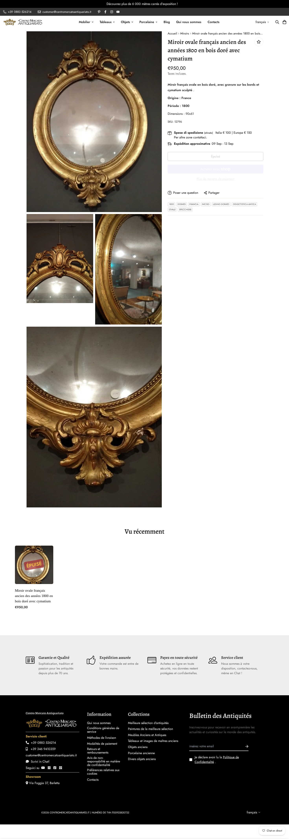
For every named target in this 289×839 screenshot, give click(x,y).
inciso (205, 204)
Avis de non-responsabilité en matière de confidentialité (103, 761)
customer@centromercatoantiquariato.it (51, 755)
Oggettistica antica (244, 204)
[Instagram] (49, 768)
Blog (167, 22)
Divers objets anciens (142, 759)
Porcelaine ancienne (141, 753)
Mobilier (84, 22)
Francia (193, 204)
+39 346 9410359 (42, 749)
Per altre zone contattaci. (190, 137)
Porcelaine (146, 22)
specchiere (185, 209)
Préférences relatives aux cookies (103, 771)
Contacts (213, 22)
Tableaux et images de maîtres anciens (153, 741)
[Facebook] (54, 768)
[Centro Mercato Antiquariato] (22, 22)
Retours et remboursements (97, 750)
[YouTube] (43, 768)
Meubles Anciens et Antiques (147, 735)
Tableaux (105, 22)
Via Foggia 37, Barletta (44, 783)
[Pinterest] (60, 768)
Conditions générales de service (103, 729)
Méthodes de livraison (101, 738)
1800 (171, 204)
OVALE (172, 209)
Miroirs (184, 33)
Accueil (172, 33)
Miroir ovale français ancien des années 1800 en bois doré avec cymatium (34, 596)
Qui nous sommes (188, 22)
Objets (125, 22)
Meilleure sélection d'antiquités (148, 723)
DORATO (182, 204)
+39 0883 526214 (42, 742)
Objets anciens (137, 747)
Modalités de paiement (102, 743)
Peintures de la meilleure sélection (150, 729)
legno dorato (221, 204)
